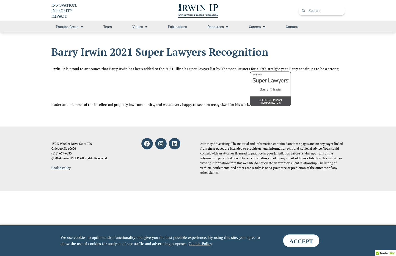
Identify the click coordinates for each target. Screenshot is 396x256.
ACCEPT (301, 241)
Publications (177, 27)
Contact (292, 27)
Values (137, 27)
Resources (216, 27)
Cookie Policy (200, 243)
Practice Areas (67, 27)
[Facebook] (147, 143)
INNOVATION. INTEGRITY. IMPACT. (64, 10)
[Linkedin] (174, 143)
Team (107, 27)
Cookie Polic (60, 167)
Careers (255, 27)
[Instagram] (161, 143)
